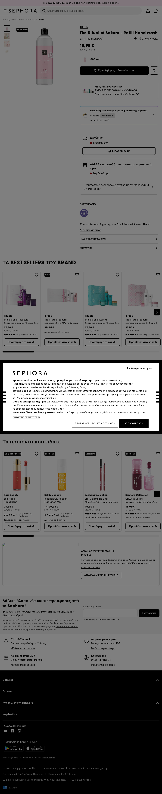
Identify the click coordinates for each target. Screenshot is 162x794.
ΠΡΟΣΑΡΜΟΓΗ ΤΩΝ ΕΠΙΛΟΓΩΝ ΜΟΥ (95, 423)
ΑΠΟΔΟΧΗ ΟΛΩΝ (134, 423)
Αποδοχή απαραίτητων (139, 368)
